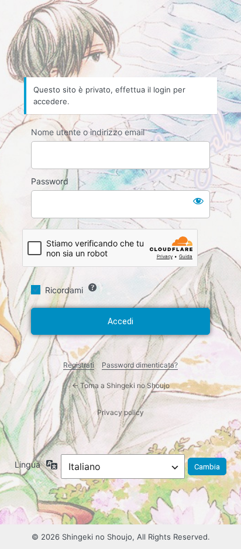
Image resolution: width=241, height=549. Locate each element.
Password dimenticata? (140, 365)
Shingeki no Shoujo (120, 44)
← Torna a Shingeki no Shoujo (121, 385)
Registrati (78, 365)
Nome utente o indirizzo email (87, 132)
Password (49, 181)
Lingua (27, 464)
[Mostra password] (198, 200)
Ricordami (64, 290)
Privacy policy (120, 412)
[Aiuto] (92, 287)
